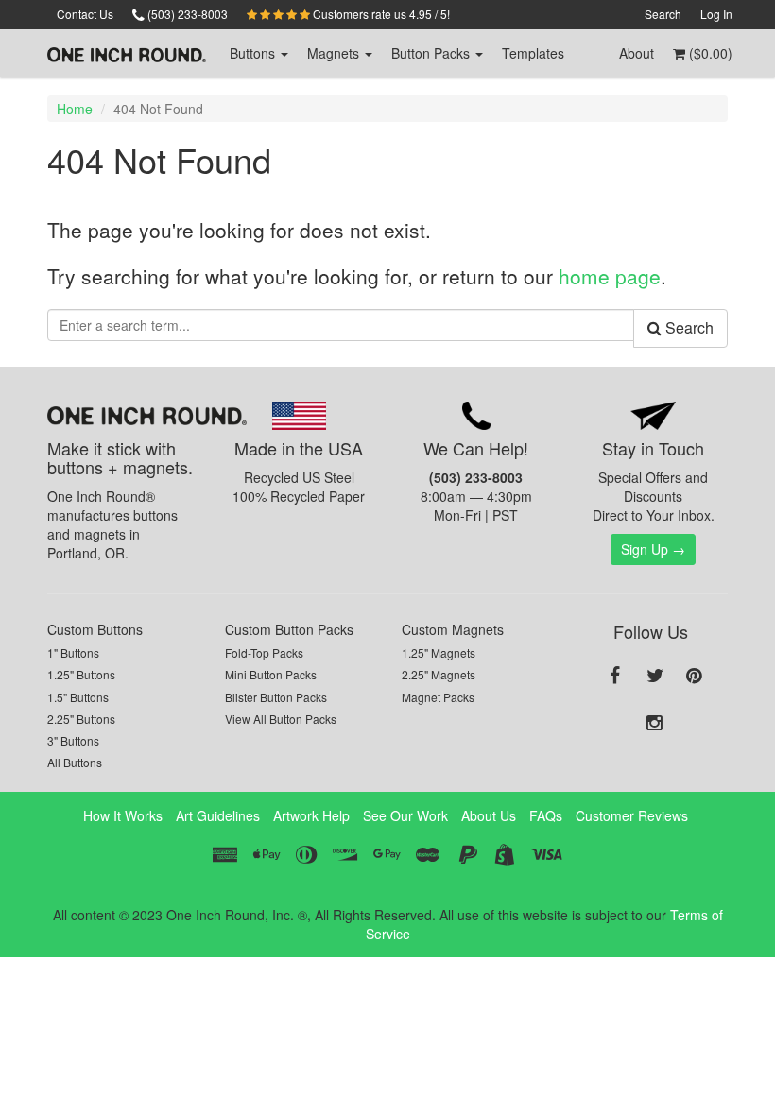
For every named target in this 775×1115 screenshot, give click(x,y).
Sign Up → (653, 549)
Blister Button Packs (276, 697)
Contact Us (85, 14)
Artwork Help (311, 815)
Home (75, 108)
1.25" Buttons (81, 674)
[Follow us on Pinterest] (695, 676)
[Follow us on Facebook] (615, 676)
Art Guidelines (218, 815)
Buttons (254, 52)
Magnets (335, 52)
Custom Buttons (95, 629)
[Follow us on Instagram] (655, 723)
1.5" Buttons (78, 697)
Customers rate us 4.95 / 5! (380, 14)
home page (610, 276)
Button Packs (432, 52)
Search (663, 14)
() (708, 52)
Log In (716, 14)
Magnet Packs (438, 697)
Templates (533, 52)
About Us (488, 815)
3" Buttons (73, 740)
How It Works (123, 815)
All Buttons (74, 762)
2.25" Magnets (438, 674)
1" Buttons (73, 652)
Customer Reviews (632, 815)
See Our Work (405, 815)
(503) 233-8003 (186, 14)
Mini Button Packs (271, 674)
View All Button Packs (280, 719)
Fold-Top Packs (264, 652)
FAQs (545, 815)
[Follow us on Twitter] (655, 676)
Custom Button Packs (289, 629)
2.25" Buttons (81, 719)
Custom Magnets (453, 629)
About (636, 52)
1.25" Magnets (438, 652)
